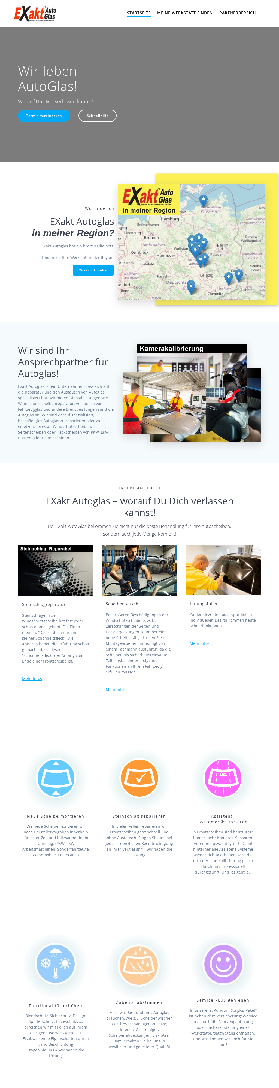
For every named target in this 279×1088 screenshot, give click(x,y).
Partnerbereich (237, 12)
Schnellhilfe (97, 115)
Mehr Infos (32, 678)
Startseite (139, 12)
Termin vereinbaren (44, 115)
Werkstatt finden (93, 270)
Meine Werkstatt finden (185, 12)
